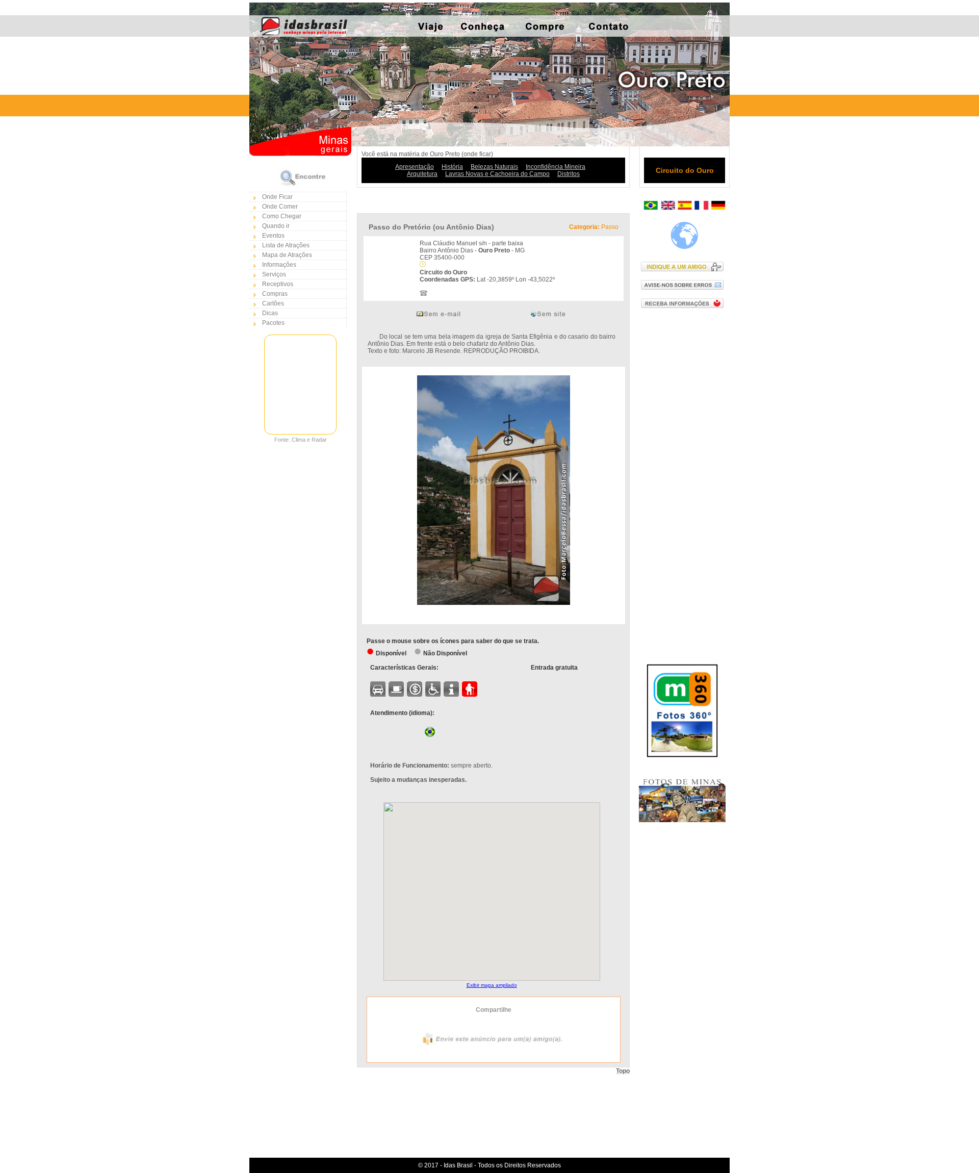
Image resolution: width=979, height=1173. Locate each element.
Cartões (273, 303)
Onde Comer (280, 206)
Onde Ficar (277, 196)
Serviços (274, 274)
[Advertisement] (684, 480)
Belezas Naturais (494, 166)
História (452, 166)
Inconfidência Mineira (555, 166)
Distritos (568, 173)
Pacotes (273, 322)
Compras (275, 293)
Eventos (273, 235)
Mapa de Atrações (287, 255)
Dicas (270, 313)
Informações (279, 264)
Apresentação (414, 166)
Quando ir (276, 226)
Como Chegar (281, 216)
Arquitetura (422, 173)
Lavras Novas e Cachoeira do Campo (497, 173)
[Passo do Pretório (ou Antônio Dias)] (493, 602)
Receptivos (277, 284)
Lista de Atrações (286, 245)
